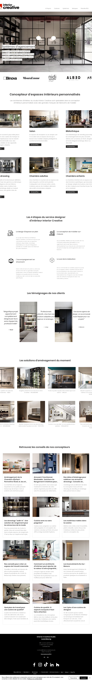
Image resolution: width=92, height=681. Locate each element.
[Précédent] (6, 41)
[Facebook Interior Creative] (34, 664)
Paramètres (73, 678)
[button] (66, 8)
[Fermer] (90, 678)
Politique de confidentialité (34, 679)
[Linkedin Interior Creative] (51, 664)
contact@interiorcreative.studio (46, 650)
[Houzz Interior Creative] (57, 664)
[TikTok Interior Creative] (45, 664)
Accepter (83, 678)
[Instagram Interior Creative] (40, 664)
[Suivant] (85, 41)
